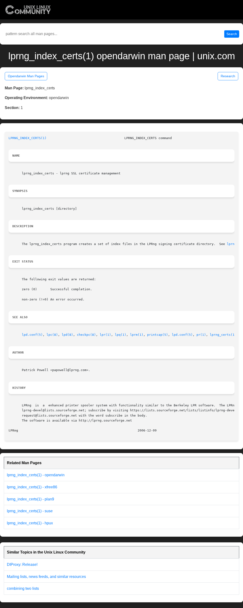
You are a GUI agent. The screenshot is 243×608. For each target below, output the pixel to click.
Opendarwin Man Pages (26, 76)
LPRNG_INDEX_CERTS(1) (28, 138)
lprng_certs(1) (223, 334)
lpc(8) (52, 334)
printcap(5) (157, 334)
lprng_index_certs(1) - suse (30, 511)
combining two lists (23, 588)
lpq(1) (120, 334)
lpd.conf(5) (32, 334)
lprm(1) (136, 334)
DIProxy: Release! (22, 565)
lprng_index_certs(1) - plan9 (30, 499)
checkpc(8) (86, 334)
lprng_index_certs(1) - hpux (30, 523)
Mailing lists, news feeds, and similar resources (46, 577)
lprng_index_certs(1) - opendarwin (36, 475)
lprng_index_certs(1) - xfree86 (32, 487)
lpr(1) (105, 334)
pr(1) (201, 334)
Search (231, 34)
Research (228, 76)
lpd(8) (67, 334)
